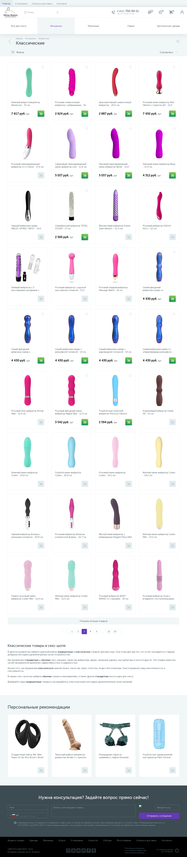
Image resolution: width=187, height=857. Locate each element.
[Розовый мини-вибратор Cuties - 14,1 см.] (115, 452)
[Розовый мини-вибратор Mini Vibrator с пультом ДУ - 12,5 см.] (159, 82)
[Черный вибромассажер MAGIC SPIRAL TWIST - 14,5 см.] (27, 205)
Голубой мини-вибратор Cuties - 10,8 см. (68, 474)
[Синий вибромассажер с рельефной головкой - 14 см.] (71, 329)
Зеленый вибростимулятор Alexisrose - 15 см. (25, 103)
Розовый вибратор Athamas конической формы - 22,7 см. (71, 535)
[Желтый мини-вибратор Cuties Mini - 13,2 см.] (159, 514)
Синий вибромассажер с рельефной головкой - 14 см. (70, 350)
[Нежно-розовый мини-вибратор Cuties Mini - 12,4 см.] (27, 575)
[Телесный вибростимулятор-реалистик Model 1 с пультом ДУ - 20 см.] (71, 734)
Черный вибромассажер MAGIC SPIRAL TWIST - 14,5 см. (26, 228)
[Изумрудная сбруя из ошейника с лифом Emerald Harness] (115, 734)
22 (109, 631)
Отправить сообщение (159, 815)
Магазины (48, 840)
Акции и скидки (16, 840)
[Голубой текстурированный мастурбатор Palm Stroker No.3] (159, 734)
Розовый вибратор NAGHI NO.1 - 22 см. (157, 227)
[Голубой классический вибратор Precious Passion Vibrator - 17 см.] (115, 390)
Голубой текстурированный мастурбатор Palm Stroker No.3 (157, 757)
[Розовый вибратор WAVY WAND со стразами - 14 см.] (115, 575)
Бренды (34, 840)
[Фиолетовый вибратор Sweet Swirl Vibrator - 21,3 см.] (115, 205)
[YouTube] (73, 850)
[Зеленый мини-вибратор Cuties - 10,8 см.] (27, 452)
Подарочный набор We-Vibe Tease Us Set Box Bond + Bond (27, 756)
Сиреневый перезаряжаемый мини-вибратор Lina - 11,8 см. (71, 165)
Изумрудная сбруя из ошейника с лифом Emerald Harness (113, 757)
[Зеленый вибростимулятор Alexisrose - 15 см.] (27, 82)
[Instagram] (68, 850)
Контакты (62, 3)
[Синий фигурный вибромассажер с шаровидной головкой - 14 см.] (27, 329)
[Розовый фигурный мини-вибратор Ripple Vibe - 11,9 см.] (71, 390)
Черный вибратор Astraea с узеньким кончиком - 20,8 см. (27, 535)
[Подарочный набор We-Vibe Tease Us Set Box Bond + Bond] (27, 734)
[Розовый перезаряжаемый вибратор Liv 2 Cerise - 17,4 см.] (27, 144)
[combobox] (13, 815)
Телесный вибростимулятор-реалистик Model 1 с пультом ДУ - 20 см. (70, 757)
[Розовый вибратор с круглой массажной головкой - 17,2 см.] (71, 267)
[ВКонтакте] (78, 850)
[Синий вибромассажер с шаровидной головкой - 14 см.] (115, 329)
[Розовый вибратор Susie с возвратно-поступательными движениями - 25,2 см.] (159, 575)
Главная (6, 3)
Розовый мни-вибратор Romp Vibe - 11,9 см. (27, 412)
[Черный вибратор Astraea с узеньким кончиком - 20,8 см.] (27, 514)
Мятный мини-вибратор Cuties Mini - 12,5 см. (71, 597)
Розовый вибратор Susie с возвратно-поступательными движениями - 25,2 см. (158, 599)
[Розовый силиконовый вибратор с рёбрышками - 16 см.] (71, 82)
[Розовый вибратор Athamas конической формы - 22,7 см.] (71, 514)
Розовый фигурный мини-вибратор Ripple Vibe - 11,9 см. (71, 412)
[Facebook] (88, 850)
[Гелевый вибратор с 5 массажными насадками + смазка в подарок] (27, 267)
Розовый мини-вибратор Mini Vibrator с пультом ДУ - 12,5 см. (158, 105)
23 (115, 631)
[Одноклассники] (94, 850)
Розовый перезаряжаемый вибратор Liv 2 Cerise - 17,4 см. (27, 165)
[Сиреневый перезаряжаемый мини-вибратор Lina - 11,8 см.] (71, 144)
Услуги (61, 840)
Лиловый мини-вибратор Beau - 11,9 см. (159, 165)
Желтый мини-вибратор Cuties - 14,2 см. (159, 474)
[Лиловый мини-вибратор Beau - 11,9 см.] (159, 144)
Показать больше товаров (94, 621)
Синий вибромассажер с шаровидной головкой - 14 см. (115, 350)
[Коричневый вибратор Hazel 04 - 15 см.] (159, 390)
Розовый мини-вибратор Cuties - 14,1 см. (112, 474)
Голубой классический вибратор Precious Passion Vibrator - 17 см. (113, 413)
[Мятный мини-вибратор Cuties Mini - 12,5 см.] (71, 575)
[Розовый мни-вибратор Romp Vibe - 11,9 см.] (27, 390)
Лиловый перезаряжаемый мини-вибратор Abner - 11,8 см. (114, 167)
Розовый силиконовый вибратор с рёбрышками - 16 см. (70, 105)
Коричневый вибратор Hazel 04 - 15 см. (158, 412)
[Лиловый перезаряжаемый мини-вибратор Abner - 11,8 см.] (115, 144)
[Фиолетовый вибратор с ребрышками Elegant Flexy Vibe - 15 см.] (115, 514)
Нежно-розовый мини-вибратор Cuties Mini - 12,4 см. (27, 597)
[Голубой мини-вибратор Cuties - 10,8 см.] (71, 452)
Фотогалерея (124, 840)
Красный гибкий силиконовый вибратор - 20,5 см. (115, 103)
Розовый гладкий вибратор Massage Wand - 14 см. (113, 289)
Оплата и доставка (42, 3)
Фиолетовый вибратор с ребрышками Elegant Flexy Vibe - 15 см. (115, 537)
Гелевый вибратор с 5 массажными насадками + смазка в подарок (25, 290)
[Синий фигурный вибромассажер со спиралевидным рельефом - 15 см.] (159, 267)
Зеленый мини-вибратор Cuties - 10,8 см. (24, 474)
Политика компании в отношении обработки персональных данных (135, 850)
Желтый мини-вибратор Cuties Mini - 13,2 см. (159, 535)
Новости (93, 840)
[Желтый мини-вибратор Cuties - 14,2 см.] (159, 452)
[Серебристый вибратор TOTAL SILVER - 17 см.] (71, 205)
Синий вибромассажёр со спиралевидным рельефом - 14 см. (158, 352)
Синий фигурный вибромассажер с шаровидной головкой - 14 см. (27, 352)
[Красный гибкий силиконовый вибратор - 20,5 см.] (115, 82)
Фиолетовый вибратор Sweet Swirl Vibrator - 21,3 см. (114, 227)
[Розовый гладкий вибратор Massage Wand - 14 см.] (115, 267)
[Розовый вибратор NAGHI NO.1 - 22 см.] (159, 205)
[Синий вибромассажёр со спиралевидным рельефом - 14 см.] (159, 329)
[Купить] (41, 114)
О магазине (21, 3)
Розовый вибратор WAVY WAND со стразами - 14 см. (114, 597)
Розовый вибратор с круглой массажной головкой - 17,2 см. (70, 290)
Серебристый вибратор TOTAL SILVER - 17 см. (71, 227)
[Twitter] (83, 850)
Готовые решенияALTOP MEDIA (164, 850)
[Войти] (182, 12)
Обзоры (107, 840)
